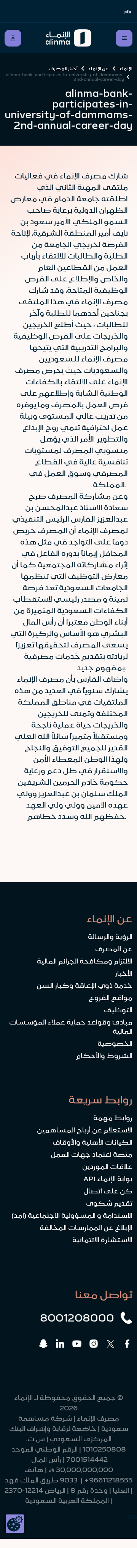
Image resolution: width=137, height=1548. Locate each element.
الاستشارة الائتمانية (102, 1239)
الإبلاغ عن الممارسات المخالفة (86, 1227)
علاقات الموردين (107, 1166)
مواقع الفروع (110, 997)
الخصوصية (114, 1043)
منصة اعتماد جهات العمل (91, 1154)
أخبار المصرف (63, 68)
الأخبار (123, 973)
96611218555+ (108, 1480)
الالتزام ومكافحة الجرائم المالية (84, 961)
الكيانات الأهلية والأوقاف (92, 1142)
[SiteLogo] (68, 38)
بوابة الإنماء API (107, 1178)
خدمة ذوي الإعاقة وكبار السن (84, 985)
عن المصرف (113, 949)
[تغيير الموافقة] (15, 1523)
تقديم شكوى (109, 1203)
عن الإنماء (98, 68)
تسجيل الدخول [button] (13, 38)
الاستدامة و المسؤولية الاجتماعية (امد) (71, 1215)
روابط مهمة (112, 1117)
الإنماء (125, 68)
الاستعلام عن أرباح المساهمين (84, 1130)
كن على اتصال (107, 1191)
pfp (127, 12)
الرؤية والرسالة (110, 936)
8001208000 (77, 1317)
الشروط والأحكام (104, 1055)
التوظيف (118, 1010)
